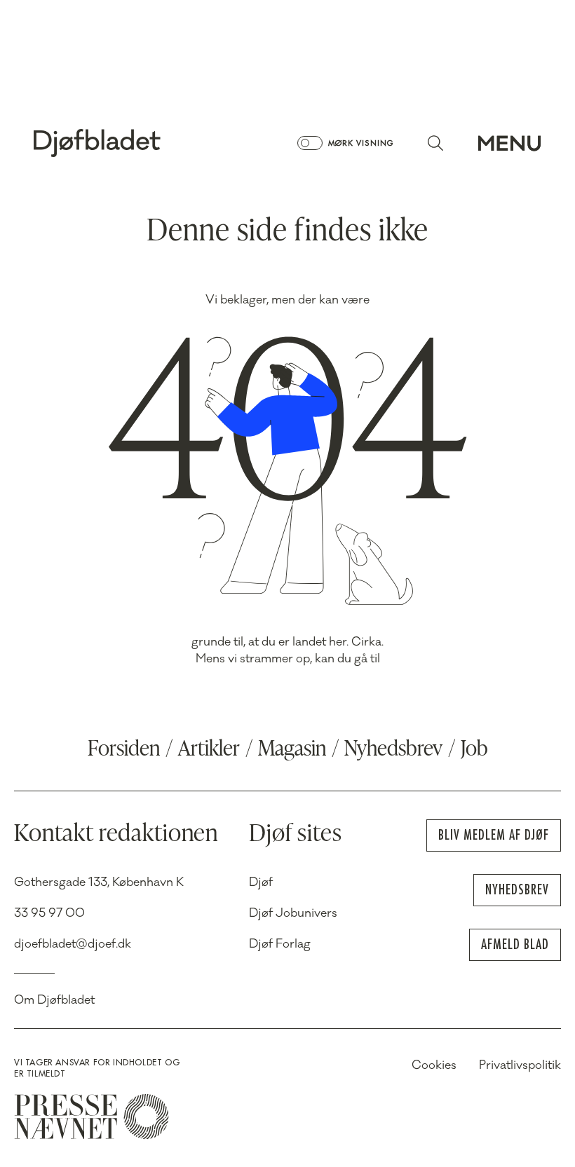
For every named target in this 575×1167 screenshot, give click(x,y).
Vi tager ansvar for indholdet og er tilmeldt (97, 1068)
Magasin (292, 749)
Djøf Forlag (280, 944)
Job (474, 749)
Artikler (209, 749)
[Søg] (435, 143)
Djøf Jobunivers (293, 913)
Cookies (434, 1065)
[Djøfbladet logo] (146, 143)
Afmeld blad (515, 944)
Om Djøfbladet (54, 1000)
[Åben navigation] (509, 143)
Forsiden (124, 749)
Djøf (261, 882)
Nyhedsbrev (393, 749)
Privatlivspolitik (520, 1065)
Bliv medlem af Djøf (493, 835)
